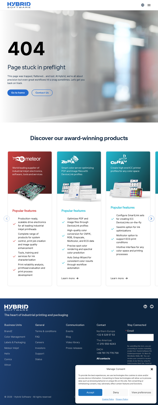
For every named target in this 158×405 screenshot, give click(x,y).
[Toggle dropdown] (142, 5)
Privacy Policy (122, 399)
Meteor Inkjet (11, 348)
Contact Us (42, 92)
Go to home (18, 92)
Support (39, 353)
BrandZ (8, 331)
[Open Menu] (149, 5)
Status (38, 359)
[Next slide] (151, 219)
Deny (116, 392)
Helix (7, 353)
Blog (68, 336)
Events (69, 331)
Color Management (14, 336)
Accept (90, 392)
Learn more (68, 278)
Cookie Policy (108, 399)
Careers (39, 342)
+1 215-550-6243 (106, 343)
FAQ (37, 336)
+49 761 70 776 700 (107, 352)
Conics (8, 359)
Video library (73, 342)
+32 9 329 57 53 (106, 334)
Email (130, 331)
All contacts (103, 358)
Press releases (74, 348)
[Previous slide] (7, 219)
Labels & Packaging (14, 342)
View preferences (141, 392)
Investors (40, 348)
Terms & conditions (45, 331)
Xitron (7, 364)
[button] (151, 369)
